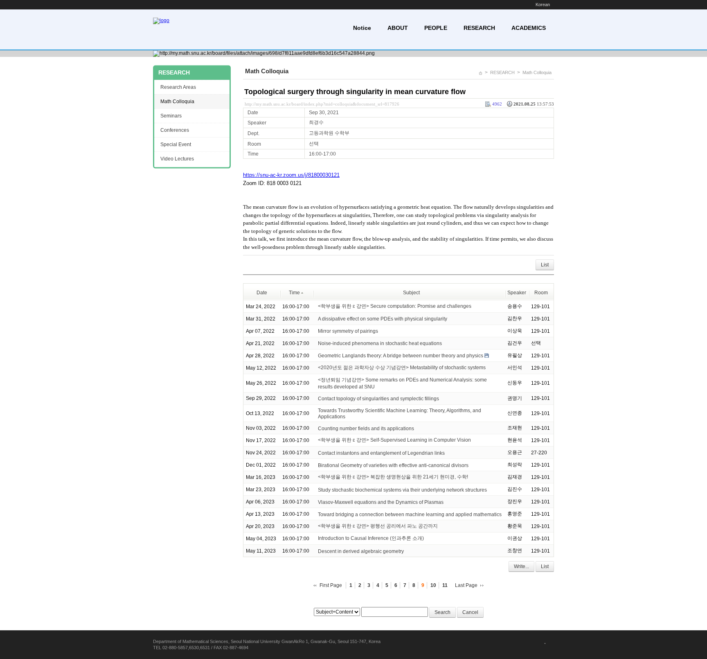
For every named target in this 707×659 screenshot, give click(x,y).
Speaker (516, 293)
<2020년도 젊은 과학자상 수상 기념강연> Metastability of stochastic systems (402, 367)
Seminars (171, 116)
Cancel (470, 612)
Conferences (174, 130)
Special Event (175, 144)
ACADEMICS (528, 28)
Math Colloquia (537, 72)
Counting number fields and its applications (366, 428)
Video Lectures (177, 159)
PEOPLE (435, 28)
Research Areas (178, 87)
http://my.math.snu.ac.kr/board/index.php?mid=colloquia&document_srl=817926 (322, 104)
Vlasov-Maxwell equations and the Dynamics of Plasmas (381, 502)
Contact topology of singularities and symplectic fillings (378, 399)
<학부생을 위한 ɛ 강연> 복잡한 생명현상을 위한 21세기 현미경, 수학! (393, 477)
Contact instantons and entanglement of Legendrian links (381, 453)
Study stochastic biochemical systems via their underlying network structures (402, 489)
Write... (521, 566)
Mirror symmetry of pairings (348, 331)
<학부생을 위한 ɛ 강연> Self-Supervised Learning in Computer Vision (394, 440)
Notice (362, 28)
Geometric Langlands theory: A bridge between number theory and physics (400, 356)
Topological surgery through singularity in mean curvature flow (355, 92)
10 (433, 585)
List (545, 265)
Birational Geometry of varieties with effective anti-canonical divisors (393, 465)
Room (541, 293)
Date (262, 293)
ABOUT (397, 28)
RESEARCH (479, 28)
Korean (543, 4)
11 (445, 585)
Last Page (466, 585)
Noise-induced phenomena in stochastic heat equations (380, 343)
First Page (331, 585)
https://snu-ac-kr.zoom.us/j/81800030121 (291, 175)
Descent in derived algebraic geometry (361, 551)
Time (294, 293)
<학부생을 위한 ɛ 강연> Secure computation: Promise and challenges (394, 306)
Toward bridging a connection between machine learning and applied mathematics (410, 514)
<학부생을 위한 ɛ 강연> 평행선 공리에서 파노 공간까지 (378, 526)
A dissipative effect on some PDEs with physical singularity (382, 319)
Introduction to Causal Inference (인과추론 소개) (371, 538)
